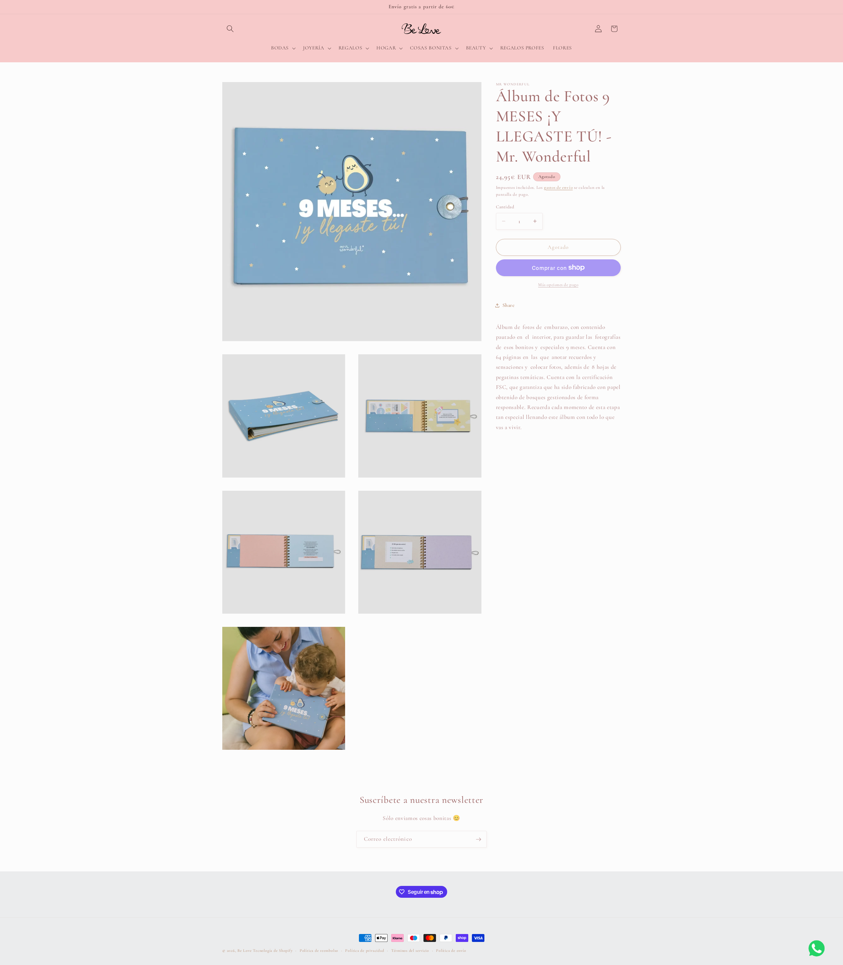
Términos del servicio (410, 950)
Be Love (244, 950)
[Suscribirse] (478, 839)
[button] (230, 29)
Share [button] (509, 305)
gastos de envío (558, 187)
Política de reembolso (319, 950)
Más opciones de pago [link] (558, 284)
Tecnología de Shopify (272, 950)
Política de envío (451, 950)
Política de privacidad (364, 950)
